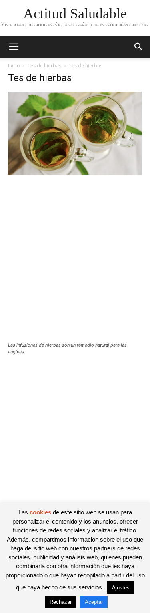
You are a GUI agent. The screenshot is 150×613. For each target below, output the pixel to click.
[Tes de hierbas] (75, 173)
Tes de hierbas (44, 65)
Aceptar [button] (94, 602)
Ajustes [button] (121, 588)
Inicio (14, 65)
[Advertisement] (75, 264)
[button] (13, 47)
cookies (40, 512)
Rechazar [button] (61, 602)
